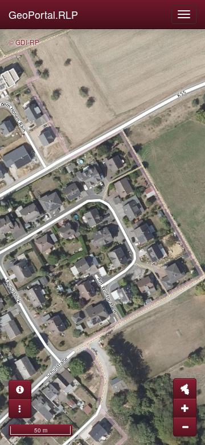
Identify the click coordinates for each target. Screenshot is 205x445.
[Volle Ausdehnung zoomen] (184, 388)
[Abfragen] (20, 389)
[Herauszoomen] (184, 426)
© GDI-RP (24, 42)
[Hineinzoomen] (184, 408)
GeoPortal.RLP (43, 14)
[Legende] (20, 408)
